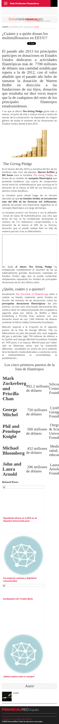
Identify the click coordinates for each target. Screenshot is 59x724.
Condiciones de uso (9, 719)
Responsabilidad (25, 719)
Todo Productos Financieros (24, 3)
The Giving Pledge (43, 175)
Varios (5, 27)
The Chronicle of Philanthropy (32, 294)
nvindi (36, 27)
